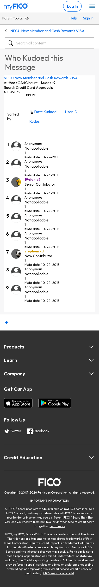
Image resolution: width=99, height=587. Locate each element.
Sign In (87, 18)
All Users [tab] (12, 92)
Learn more (57, 526)
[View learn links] (91, 360)
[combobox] (49, 43)
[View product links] (91, 347)
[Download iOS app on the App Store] (18, 403)
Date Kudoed (45, 111)
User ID (71, 111)
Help (73, 18)
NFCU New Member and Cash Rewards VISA (41, 77)
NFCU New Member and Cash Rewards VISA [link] (47, 30)
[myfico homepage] (16, 5)
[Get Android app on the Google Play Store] (54, 403)
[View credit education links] (91, 457)
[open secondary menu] (92, 6)
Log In (72, 6)
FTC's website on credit (58, 573)
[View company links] (91, 374)
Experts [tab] (30, 95)
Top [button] (6, 322)
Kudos (34, 121)
